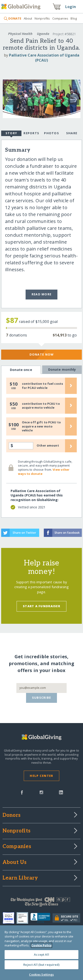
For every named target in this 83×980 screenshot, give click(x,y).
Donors (12, 815)
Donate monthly (62, 369)
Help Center (41, 776)
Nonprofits (42, 18)
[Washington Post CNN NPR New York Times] (41, 903)
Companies (60, 18)
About (28, 18)
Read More (42, 294)
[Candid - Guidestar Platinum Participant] (23, 918)
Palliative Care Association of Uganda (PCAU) (44, 58)
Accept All (41, 954)
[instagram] (41, 792)
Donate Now (42, 354)
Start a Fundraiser (41, 606)
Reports (31, 133)
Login (70, 6)
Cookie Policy (41, 945)
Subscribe (41, 697)
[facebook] (22, 792)
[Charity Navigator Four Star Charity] (10, 918)
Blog (74, 18)
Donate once (21, 370)
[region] (41, 952)
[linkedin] (61, 792)
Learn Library (20, 878)
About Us (15, 863)
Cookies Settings (41, 974)
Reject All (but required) (41, 965)
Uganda (43, 33)
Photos (51, 133)
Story (11, 133)
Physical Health (20, 33)
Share (71, 133)
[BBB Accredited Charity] (41, 918)
